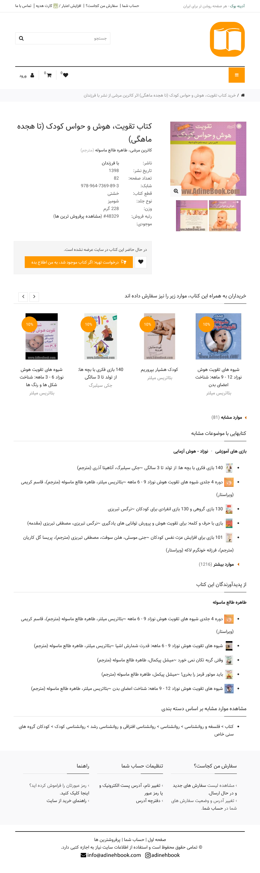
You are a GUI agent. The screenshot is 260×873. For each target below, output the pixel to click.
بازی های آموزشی (230, 451)
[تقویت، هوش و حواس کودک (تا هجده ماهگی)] (175, 191)
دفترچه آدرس (148, 801)
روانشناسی (170, 726)
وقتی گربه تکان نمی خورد (201, 660)
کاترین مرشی (141, 150)
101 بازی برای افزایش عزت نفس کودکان (187, 537)
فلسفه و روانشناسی (202, 726)
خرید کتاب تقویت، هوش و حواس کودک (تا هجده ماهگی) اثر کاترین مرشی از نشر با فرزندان (160, 95)
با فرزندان (110, 163)
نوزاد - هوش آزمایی (190, 451)
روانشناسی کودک (70, 726)
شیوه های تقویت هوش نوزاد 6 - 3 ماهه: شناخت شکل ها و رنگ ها (41, 377)
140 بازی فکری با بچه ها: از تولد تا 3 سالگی (100, 373)
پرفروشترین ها (107, 840)
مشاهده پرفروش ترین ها (78, 216)
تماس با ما (23, 6)
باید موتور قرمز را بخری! (202, 674)
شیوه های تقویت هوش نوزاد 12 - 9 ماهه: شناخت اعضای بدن (218, 377)
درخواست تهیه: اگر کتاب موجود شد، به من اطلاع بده (75, 262)
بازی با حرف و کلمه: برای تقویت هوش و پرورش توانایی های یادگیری (163, 523)
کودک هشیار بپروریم (159, 369)
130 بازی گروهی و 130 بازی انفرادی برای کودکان (180, 509)
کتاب (229, 726)
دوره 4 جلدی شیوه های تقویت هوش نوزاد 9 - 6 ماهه (175, 482)
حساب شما (130, 6)
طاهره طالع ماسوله (111, 150)
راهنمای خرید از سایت (67, 801)
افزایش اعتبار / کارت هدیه (58, 5)
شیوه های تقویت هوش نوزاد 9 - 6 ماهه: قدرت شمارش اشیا (169, 646)
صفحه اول (157, 840)
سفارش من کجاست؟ (102, 6)
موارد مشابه (231, 417)
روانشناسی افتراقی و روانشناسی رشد (123, 726)
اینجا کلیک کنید (75, 793)
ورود (23, 75)
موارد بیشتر (223, 564)
